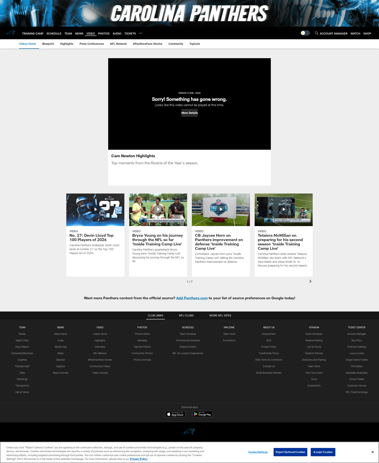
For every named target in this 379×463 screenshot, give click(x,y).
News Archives (60, 372)
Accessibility (314, 385)
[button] (189, 113)
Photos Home (142, 333)
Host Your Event (314, 372)
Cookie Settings (258, 452)
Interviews (100, 346)
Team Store (229, 333)
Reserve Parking (314, 340)
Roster (22, 333)
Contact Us (269, 366)
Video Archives (100, 372)
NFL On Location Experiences (188, 353)
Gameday (142, 340)
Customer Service (356, 385)
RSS (268, 340)
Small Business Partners (269, 372)
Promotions (229, 340)
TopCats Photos (142, 346)
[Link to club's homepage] (11, 33)
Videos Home (100, 333)
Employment (269, 333)
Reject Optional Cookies (290, 452)
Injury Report (22, 346)
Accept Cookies (323, 452)
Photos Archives (142, 359)
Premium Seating (356, 346)
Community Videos (100, 366)
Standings (22, 379)
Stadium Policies (314, 353)
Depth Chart (22, 340)
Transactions (22, 385)
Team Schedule (188, 333)
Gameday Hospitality (357, 372)
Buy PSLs (357, 340)
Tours (314, 379)
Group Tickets (356, 379)
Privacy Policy (268, 346)
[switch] (305, 33)
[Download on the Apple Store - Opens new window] (175, 414)
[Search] (316, 33)
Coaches (22, 359)
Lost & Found (314, 346)
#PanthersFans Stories (100, 359)
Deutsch (60, 359)
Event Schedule (314, 333)
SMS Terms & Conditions (268, 359)
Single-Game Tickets (357, 359)
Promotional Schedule (188, 340)
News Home (60, 333)
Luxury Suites (357, 353)
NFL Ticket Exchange (357, 392)
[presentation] (311, 282)
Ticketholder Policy (269, 353)
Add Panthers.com (192, 298)
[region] (189, 452)
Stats (22, 372)
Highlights (100, 340)
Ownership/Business (22, 353)
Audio (60, 340)
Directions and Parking (314, 359)
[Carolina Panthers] (189, 432)
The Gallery (357, 366)
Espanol (60, 366)
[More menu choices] (140, 33)
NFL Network (100, 353)
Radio (61, 353)
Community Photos (142, 353)
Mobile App (61, 346)
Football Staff (22, 366)
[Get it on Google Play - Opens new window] (202, 416)
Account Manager (356, 333)
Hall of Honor (22, 392)
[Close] (372, 452)
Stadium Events (187, 346)
